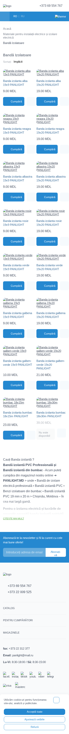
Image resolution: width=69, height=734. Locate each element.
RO (15, 16)
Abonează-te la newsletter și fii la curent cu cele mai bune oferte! (32, 540)
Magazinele (11, 632)
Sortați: (7, 61)
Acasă (7, 28)
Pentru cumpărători (18, 620)
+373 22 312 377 (19, 648)
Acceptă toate (34, 711)
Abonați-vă (56, 553)
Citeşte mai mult (13, 518)
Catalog (9, 608)
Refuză (35, 727)
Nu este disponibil (44, 434)
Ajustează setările (34, 719)
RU (22, 16)
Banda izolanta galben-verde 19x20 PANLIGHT (50, 364)
